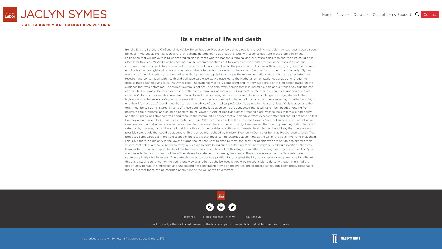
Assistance (188, 216)
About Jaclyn (252, 216)
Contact (430, 14)
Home (327, 14)
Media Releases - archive (219, 216)
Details (359, 14)
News (341, 14)
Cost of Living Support (392, 14)
